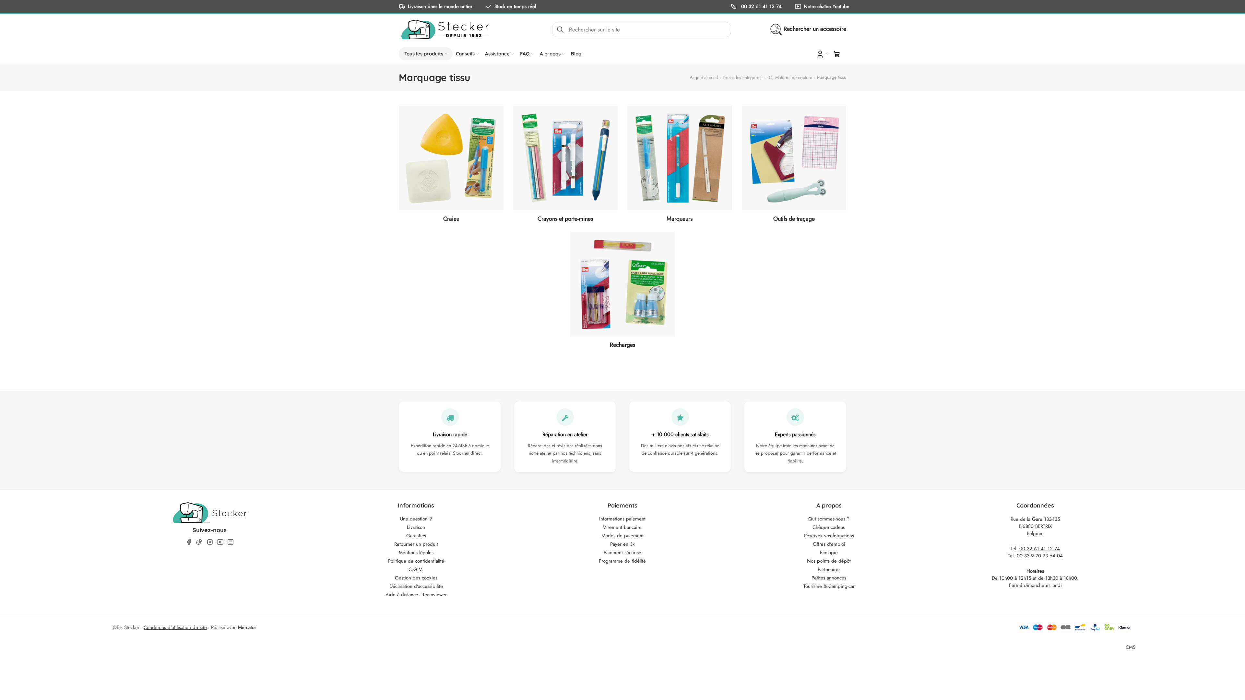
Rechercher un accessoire (815, 29)
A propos (550, 54)
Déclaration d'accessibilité (416, 586)
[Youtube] (220, 542)
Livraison (416, 527)
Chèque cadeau (829, 527)
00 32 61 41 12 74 (761, 6)
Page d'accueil (704, 77)
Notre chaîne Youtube (826, 6)
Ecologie (829, 552)
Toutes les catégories (743, 77)
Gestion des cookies (416, 577)
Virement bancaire (622, 527)
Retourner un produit (416, 544)
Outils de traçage (794, 219)
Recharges (622, 345)
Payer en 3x (622, 544)
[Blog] (230, 542)
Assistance (497, 54)
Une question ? (416, 518)
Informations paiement (622, 518)
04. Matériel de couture (789, 77)
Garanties (416, 535)
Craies (451, 219)
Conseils (465, 54)
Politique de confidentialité (416, 561)
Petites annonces (829, 577)
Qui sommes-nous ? (828, 518)
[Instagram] (209, 542)
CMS (1130, 647)
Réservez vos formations (829, 535)
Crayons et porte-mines (565, 219)
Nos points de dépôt (829, 561)
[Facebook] (189, 542)
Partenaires (829, 569)
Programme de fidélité (622, 561)
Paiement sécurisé (622, 552)
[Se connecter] (822, 53)
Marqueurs (680, 219)
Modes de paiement (622, 535)
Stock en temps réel (515, 6)
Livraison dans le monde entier (440, 6)
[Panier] (837, 54)
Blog (576, 54)
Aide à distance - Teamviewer (416, 594)
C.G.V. (416, 569)
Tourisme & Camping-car (829, 586)
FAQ (524, 54)
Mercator (247, 627)
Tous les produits (423, 54)
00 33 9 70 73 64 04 (1040, 555)
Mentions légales (416, 552)
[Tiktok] (199, 541)
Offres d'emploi (829, 544)
